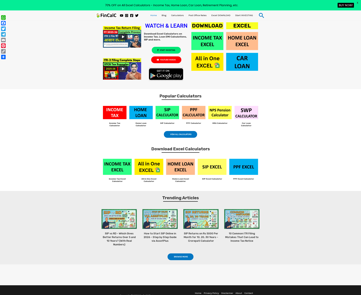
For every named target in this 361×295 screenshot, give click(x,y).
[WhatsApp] (3, 17)
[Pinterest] (3, 46)
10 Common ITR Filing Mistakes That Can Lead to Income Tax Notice (241, 237)
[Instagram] (126, 15)
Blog (164, 15)
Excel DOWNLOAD (220, 15)
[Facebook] (131, 15)
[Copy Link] (3, 51)
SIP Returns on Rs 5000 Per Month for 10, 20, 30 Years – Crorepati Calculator (201, 237)
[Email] (3, 40)
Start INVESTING (244, 15)
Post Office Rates (198, 15)
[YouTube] (121, 15)
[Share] (3, 57)
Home (153, 15)
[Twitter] (136, 15)
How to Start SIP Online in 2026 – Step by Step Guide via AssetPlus (160, 237)
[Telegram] (3, 34)
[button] (261, 15)
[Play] (123, 36)
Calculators (177, 15)
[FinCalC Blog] (106, 15)
